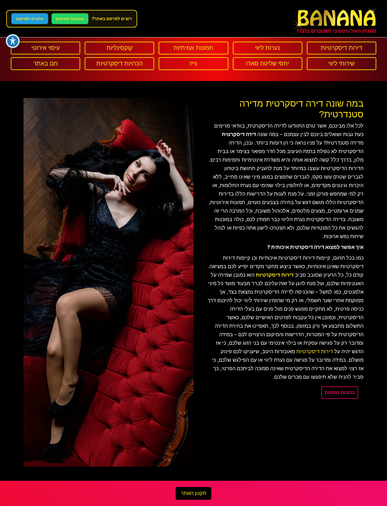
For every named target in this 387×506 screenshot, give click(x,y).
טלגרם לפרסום (29, 18)
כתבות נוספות (340, 392)
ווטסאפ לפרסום (70, 18)
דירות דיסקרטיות (314, 351)
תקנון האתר (193, 493)
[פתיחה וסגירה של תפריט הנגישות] (13, 41)
